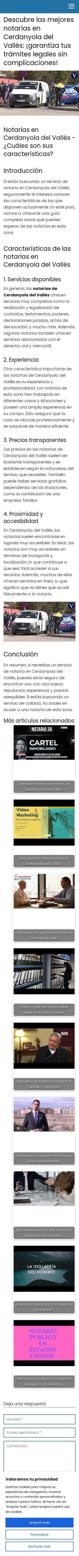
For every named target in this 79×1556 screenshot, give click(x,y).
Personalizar (40, 1534)
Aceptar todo (39, 1522)
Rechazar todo (39, 1546)
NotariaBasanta (32, 7)
